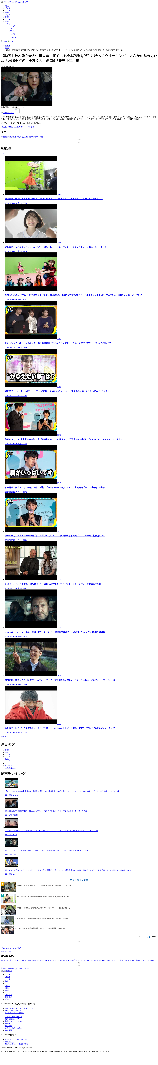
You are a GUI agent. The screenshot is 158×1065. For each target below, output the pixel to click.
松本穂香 (32, 137)
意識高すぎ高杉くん (17, 137)
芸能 (11, 28)
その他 (7, 24)
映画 (7, 17)
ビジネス (12, 37)
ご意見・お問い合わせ (13, 1028)
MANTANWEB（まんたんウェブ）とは (20, 1008)
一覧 (2, 153)
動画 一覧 (4, 737)
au (28, 137)
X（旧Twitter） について (14, 1013)
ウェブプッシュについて (14, 1010)
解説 (7, 6)
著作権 (7, 1023)
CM (26, 137)
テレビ (12, 31)
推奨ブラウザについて (13, 1021)
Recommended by (143, 936)
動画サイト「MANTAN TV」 (16, 1039)
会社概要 (8, 1030)
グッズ (7, 19)
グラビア (12, 35)
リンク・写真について (13, 1017)
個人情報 (8, 1026)
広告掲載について (12, 1019)
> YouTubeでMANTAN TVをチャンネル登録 (17, 127)
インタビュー (10, 8)
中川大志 (39, 137)
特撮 (7, 13)
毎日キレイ (9, 1042)
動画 (7, 22)
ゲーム (12, 33)
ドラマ (7, 15)
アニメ (7, 10)
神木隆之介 (5, 137)
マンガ (12, 26)
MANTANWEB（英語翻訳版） (17, 1044)
